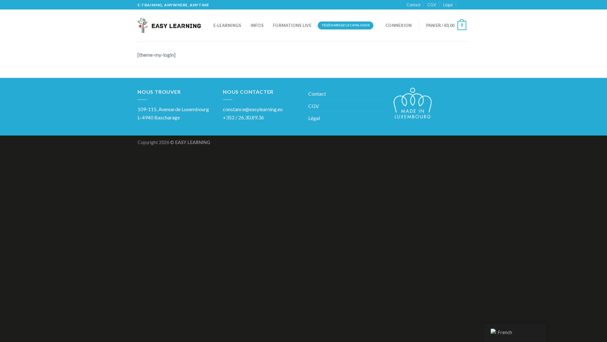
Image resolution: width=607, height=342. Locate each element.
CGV (431, 4)
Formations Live (292, 25)
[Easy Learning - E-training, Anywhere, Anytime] (169, 25)
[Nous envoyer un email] (466, 5)
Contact (413, 4)
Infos (257, 25)
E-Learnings (227, 25)
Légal (448, 4)
